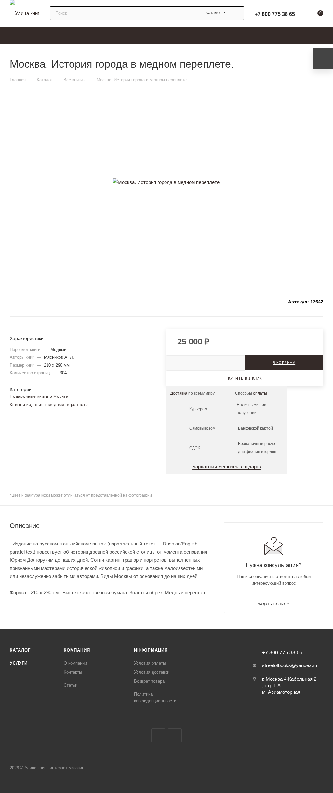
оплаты (260, 393)
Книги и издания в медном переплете (49, 404)
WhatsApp (175, 735)
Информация (151, 650)
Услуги (19, 663)
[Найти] (236, 13)
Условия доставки (151, 672)
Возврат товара (149, 681)
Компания (77, 650)
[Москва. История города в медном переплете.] (166, 182)
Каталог (20, 650)
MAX (158, 735)
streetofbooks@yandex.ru (289, 665)
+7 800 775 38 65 (275, 14)
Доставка (178, 393)
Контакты (73, 672)
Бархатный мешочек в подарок (226, 466)
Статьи (70, 685)
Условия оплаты (150, 663)
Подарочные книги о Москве (39, 396)
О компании (75, 663)
